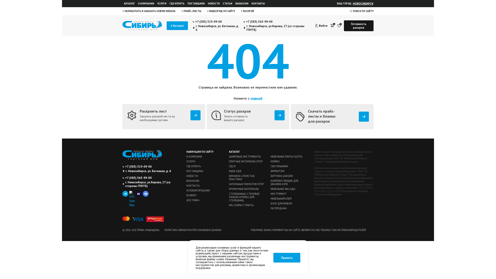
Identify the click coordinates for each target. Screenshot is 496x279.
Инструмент (279, 193)
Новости (214, 3)
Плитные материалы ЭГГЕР (246, 161)
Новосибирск (363, 3)
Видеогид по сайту (222, 11)
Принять (287, 258)
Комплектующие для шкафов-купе (284, 182)
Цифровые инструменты (245, 156)
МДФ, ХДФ (235, 171)
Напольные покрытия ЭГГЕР (246, 184)
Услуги (161, 3)
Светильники (279, 166)
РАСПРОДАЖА (279, 208)
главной (256, 98)
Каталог (129, 3)
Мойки (275, 161)
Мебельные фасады (283, 189)
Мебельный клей (281, 198)
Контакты (258, 3)
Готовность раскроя (358, 25)
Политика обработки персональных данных (192, 230)
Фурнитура (277, 171)
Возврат (191, 195)
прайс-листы (192, 11)
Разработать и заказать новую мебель (150, 11)
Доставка (192, 200)
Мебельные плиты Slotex (286, 156)
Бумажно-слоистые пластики (242, 177)
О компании (146, 3)
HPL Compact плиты (241, 205)
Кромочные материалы (244, 189)
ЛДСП (232, 166)
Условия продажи (198, 190)
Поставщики (196, 3)
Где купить (177, 3)
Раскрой (248, 11)
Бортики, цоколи (282, 176)
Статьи (227, 3)
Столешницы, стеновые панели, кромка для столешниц (244, 197)
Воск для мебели (281, 203)
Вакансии (241, 3)
